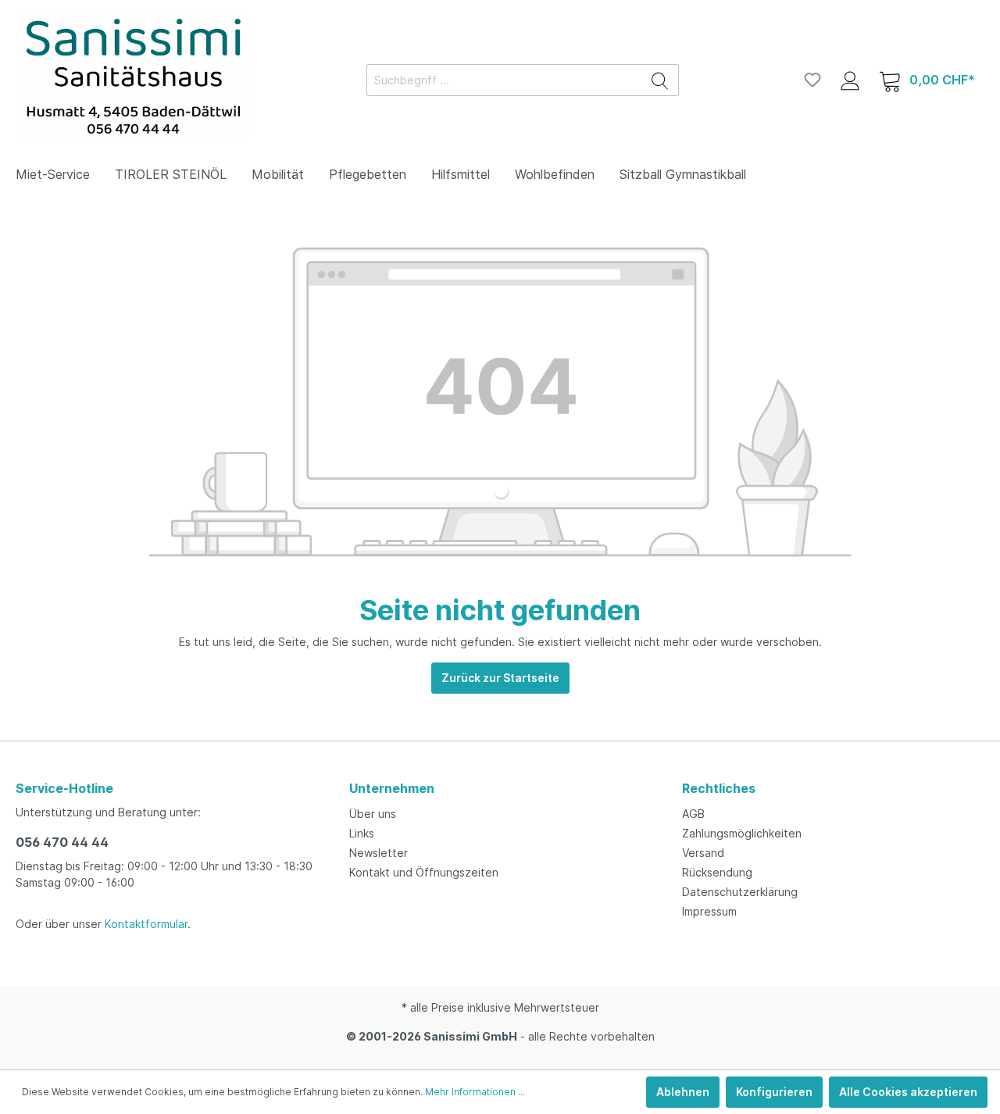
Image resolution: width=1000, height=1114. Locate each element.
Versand (703, 852)
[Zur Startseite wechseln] (133, 77)
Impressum (709, 911)
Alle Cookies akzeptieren (908, 1091)
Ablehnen (682, 1091)
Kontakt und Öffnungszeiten (423, 872)
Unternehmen (391, 788)
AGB (693, 813)
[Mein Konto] (850, 80)
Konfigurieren (774, 1091)
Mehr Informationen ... (475, 1092)
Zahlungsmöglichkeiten (742, 833)
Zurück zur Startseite (500, 677)
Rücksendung (717, 872)
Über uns (372, 813)
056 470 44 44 (62, 842)
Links (361, 833)
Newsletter (378, 852)
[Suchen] (660, 80)
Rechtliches (718, 788)
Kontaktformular (146, 923)
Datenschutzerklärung (740, 891)
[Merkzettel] (812, 80)
